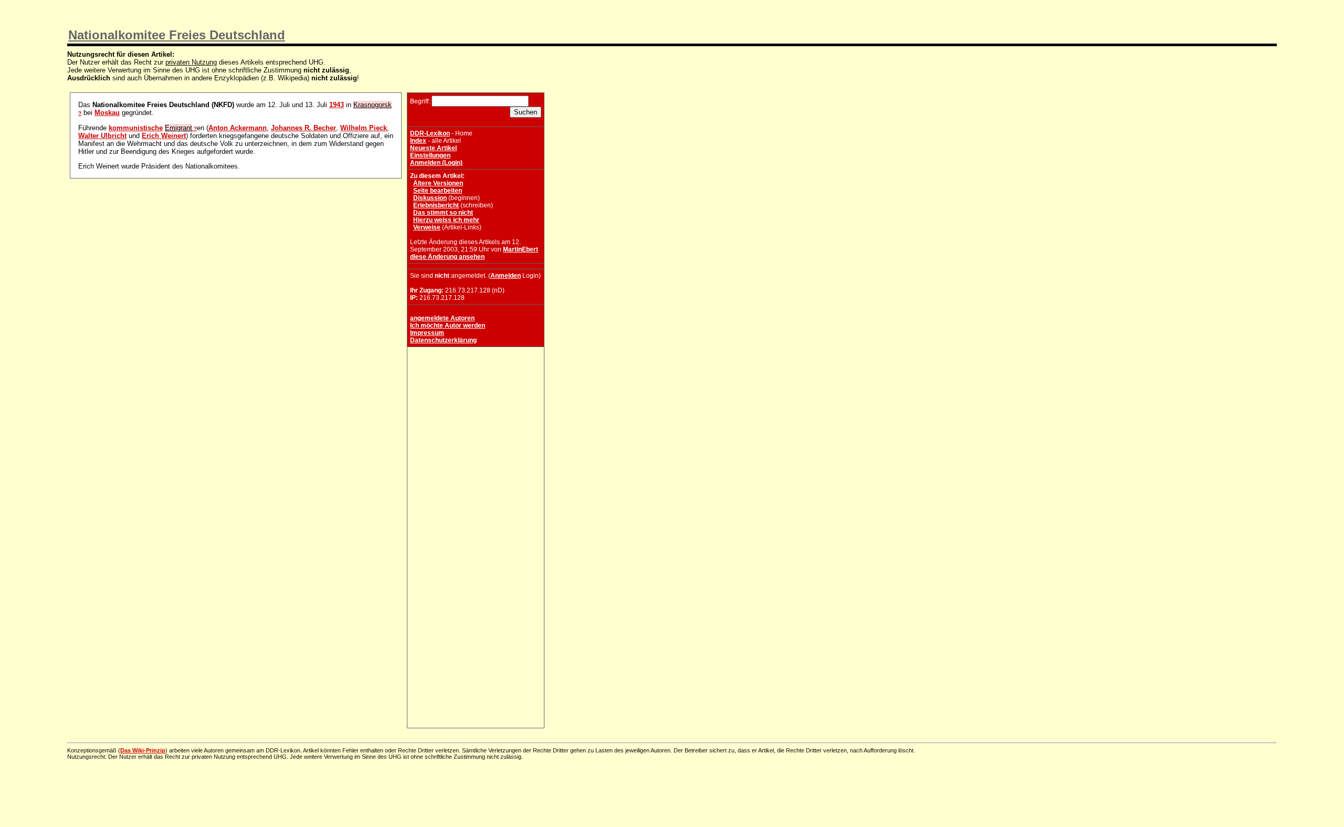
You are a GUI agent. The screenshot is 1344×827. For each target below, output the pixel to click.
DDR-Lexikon (430, 133)
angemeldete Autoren (442, 318)
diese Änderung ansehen (447, 256)
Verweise (426, 227)
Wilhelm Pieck (363, 128)
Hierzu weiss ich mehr (446, 220)
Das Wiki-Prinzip (142, 750)
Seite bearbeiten (437, 190)
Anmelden (505, 275)
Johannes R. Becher (303, 128)
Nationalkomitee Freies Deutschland (176, 35)
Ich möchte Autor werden (447, 325)
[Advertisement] (475, 415)
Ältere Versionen (438, 183)
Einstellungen (430, 155)
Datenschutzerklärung (443, 340)
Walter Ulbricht (102, 136)
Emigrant (178, 128)
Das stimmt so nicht (443, 212)
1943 (336, 105)
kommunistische (136, 128)
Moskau (107, 113)
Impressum (427, 333)
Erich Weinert (164, 136)
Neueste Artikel (433, 148)
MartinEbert (520, 249)
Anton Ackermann (237, 128)
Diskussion (430, 198)
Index (418, 140)
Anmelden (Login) (436, 162)
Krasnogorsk (372, 105)
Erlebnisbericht (436, 205)
